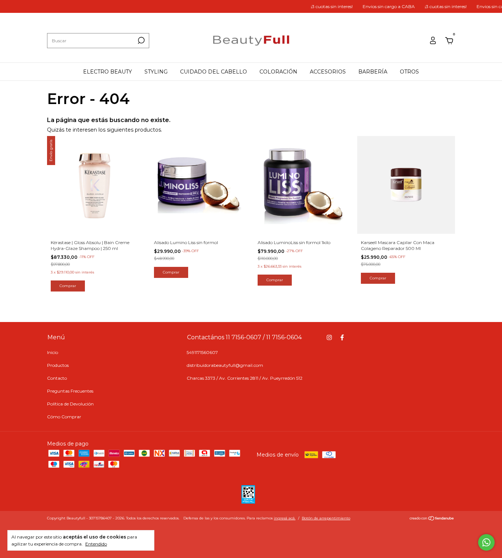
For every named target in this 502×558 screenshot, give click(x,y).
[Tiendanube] (432, 519)
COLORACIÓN (278, 71)
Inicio (52, 352)
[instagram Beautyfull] (329, 337)
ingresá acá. (284, 518)
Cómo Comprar (64, 416)
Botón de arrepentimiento (326, 518)
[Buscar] (140, 40)
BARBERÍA (372, 71)
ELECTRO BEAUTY (107, 71)
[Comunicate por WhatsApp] (486, 542)
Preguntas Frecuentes (70, 391)
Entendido (96, 544)
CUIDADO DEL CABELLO (213, 71)
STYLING (156, 71)
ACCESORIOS (328, 71)
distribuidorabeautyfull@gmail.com (225, 365)
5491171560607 (202, 352)
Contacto (57, 378)
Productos (58, 365)
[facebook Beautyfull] (342, 337)
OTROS (409, 71)
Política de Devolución (70, 404)
